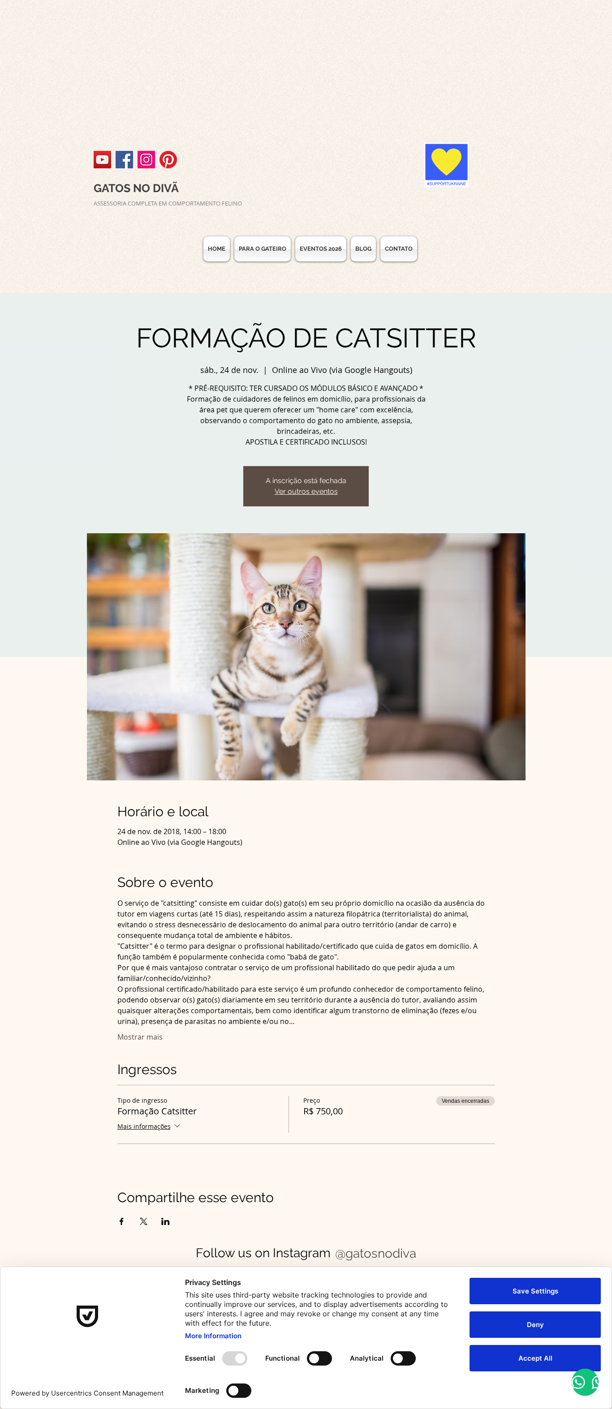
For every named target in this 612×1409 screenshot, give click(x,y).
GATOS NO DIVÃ (136, 188)
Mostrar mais (140, 1037)
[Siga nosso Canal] (102, 159)
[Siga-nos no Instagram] (146, 159)
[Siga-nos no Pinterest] (168, 159)
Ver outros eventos (306, 491)
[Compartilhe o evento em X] (143, 1221)
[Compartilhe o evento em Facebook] (121, 1221)
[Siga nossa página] (124, 159)
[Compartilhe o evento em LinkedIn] (165, 1221)
